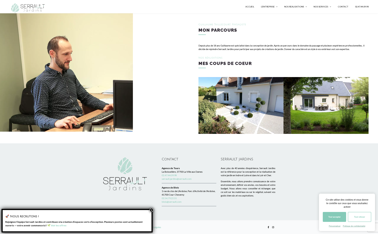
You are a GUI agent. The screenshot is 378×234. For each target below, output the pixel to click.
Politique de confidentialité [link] (354, 226)
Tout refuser (359, 217)
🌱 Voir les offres (56, 225)
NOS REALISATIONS (294, 6)
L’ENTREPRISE (268, 6)
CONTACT (343, 6)
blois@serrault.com (171, 201)
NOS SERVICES (321, 6)
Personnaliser (334, 226)
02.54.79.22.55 (169, 198)
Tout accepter (334, 217)
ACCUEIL (249, 6)
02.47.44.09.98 (362, 6)
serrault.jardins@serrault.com (177, 178)
